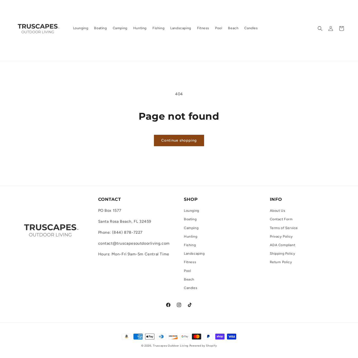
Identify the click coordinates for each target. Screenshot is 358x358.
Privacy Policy (281, 236)
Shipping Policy (282, 254)
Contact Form (281, 219)
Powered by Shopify (203, 345)
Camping (191, 228)
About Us (277, 211)
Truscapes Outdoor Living (170, 345)
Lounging (191, 211)
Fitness (190, 262)
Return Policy (281, 262)
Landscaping (194, 254)
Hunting (190, 236)
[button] (320, 28)
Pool (187, 271)
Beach (189, 279)
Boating (190, 219)
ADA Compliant (282, 245)
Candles (190, 288)
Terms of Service (284, 228)
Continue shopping (179, 140)
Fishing (190, 245)
